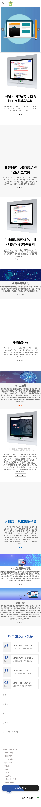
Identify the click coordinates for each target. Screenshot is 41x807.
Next (38, 29)
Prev (2, 29)
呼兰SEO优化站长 (20, 636)
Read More (20, 114)
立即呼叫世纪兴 (20, 788)
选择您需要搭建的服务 (11, 749)
